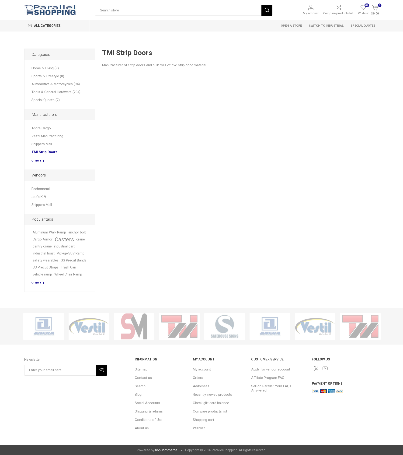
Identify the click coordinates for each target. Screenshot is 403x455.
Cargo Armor (42, 239)
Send (101, 370)
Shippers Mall (41, 144)
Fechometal (40, 189)
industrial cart (64, 246)
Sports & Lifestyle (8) (47, 76)
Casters (64, 239)
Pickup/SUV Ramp (70, 253)
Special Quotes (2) (45, 100)
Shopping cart (203, 420)
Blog (138, 394)
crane (80, 239)
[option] (43, 326)
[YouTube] (325, 368)
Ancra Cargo (41, 128)
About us (142, 428)
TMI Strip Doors (44, 152)
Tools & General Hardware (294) (55, 92)
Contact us (143, 378)
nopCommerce (166, 450)
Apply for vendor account (270, 369)
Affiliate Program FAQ (267, 378)
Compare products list (338, 13)
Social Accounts (147, 403)
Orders (198, 378)
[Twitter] (316, 368)
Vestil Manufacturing (47, 136)
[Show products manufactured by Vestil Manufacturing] (89, 326)
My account (311, 13)
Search (266, 10)
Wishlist (199, 428)
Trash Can (68, 267)
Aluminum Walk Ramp (49, 232)
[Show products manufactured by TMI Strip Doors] (179, 326)
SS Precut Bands (73, 260)
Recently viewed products (212, 394)
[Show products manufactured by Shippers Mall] (134, 326)
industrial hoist (44, 253)
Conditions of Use (149, 420)
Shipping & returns (149, 411)
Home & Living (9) (45, 68)
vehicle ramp (42, 274)
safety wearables (46, 260)
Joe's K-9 (38, 197)
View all (38, 161)
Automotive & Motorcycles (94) (55, 84)
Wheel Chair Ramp (68, 274)
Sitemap (141, 369)
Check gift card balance (211, 403)
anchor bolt (77, 232)
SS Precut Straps (46, 267)
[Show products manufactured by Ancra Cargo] (43, 326)
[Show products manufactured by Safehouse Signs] (224, 326)
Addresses (201, 386)
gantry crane (42, 246)
